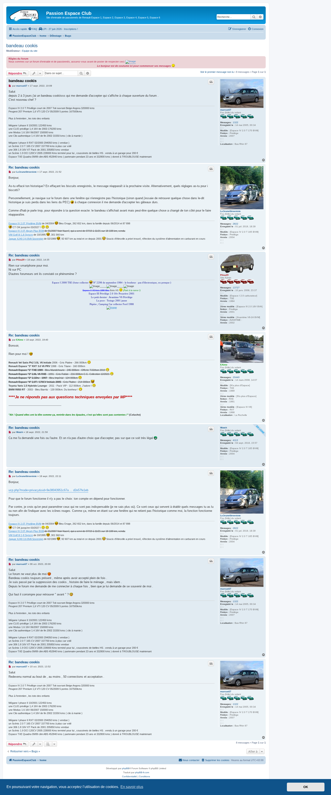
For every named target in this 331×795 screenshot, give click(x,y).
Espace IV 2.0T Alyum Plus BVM (26, 230)
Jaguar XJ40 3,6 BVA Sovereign (26, 238)
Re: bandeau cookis (24, 167)
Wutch (223, 427)
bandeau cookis (22, 45)
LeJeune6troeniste (230, 211)
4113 (235, 440)
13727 (236, 287)
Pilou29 (224, 275)
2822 (235, 224)
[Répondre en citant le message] (211, 82)
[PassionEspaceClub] (26, 14)
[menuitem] (32, 29)
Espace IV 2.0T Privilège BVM (25, 223)
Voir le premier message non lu (217, 72)
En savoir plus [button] (131, 787)
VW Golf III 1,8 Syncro (21, 234)
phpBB (125, 768)
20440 (236, 377)
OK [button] (305, 787)
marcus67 (225, 110)
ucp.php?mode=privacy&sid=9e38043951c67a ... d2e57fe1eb (48, 490)
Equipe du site (29, 50)
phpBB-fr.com (142, 772)
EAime (223, 364)
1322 (235, 122)
